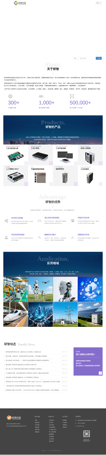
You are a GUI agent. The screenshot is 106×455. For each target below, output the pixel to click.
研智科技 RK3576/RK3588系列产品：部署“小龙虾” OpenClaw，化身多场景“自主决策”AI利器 (33, 381)
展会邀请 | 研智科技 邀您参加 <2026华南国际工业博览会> (22, 377)
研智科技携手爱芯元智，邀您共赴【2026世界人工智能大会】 (24, 352)
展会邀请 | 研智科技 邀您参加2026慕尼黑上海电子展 (21, 364)
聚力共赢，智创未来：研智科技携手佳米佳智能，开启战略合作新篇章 (26, 356)
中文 (97, 3)
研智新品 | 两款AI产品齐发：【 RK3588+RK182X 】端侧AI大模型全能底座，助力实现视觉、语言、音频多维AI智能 (33, 390)
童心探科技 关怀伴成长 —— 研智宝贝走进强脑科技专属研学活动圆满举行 (27, 360)
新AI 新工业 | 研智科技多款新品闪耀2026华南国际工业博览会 (24, 369)
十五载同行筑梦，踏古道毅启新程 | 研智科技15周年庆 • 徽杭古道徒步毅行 (27, 373)
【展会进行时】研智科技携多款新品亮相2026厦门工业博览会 (24, 386)
